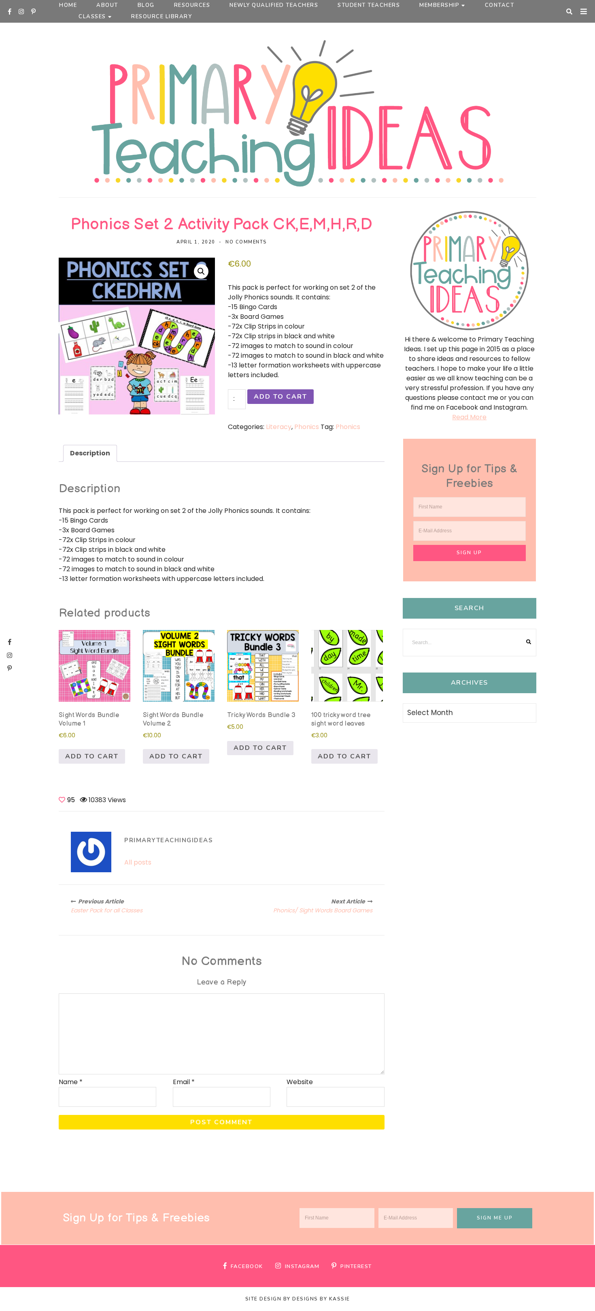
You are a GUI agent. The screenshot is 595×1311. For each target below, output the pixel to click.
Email (184, 1082)
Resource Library (161, 16)
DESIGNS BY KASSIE (321, 1299)
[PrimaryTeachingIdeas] (91, 852)
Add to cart (280, 396)
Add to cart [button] (92, 756)
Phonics (306, 426)
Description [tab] (90, 453)
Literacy (278, 426)
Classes (92, 16)
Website (300, 1082)
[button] (201, 271)
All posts (137, 862)
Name (71, 1082)
